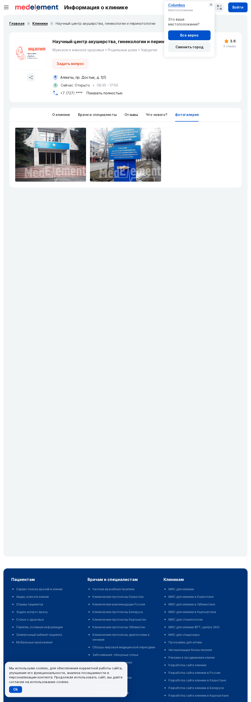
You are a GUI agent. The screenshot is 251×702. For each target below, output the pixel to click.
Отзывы (131, 115)
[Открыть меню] (6, 7)
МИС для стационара (184, 635)
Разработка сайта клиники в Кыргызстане (198, 695)
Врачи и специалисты (97, 115)
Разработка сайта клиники (187, 665)
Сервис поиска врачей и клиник (39, 589)
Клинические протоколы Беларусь (117, 612)
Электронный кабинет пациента (39, 635)
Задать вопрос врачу (32, 612)
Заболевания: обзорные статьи (115, 655)
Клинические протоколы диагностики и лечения (121, 637)
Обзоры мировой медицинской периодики (123, 647)
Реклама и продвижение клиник (191, 657)
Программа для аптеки (185, 642)
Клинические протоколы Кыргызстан (119, 619)
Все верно (189, 35)
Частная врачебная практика (113, 589)
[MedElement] (36, 7)
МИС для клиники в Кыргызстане (192, 612)
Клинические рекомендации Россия (118, 604)
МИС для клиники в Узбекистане (191, 604)
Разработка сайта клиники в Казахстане (197, 680)
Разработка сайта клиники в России (194, 673)
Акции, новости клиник (32, 597)
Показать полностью (105, 93)
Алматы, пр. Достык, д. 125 (83, 77)
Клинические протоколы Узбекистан (118, 627)
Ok (15, 689)
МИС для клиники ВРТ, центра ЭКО (194, 627)
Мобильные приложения (34, 642)
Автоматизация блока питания (190, 650)
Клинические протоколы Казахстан (118, 597)
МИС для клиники (181, 589)
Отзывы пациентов (29, 604)
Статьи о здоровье (30, 619)
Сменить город (189, 47)
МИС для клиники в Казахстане (190, 597)
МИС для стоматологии (185, 619)
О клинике (61, 115)
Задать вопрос (70, 64)
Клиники (40, 23)
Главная (17, 23)
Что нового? (156, 115)
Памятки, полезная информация (39, 627)
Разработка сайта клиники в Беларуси (196, 688)
